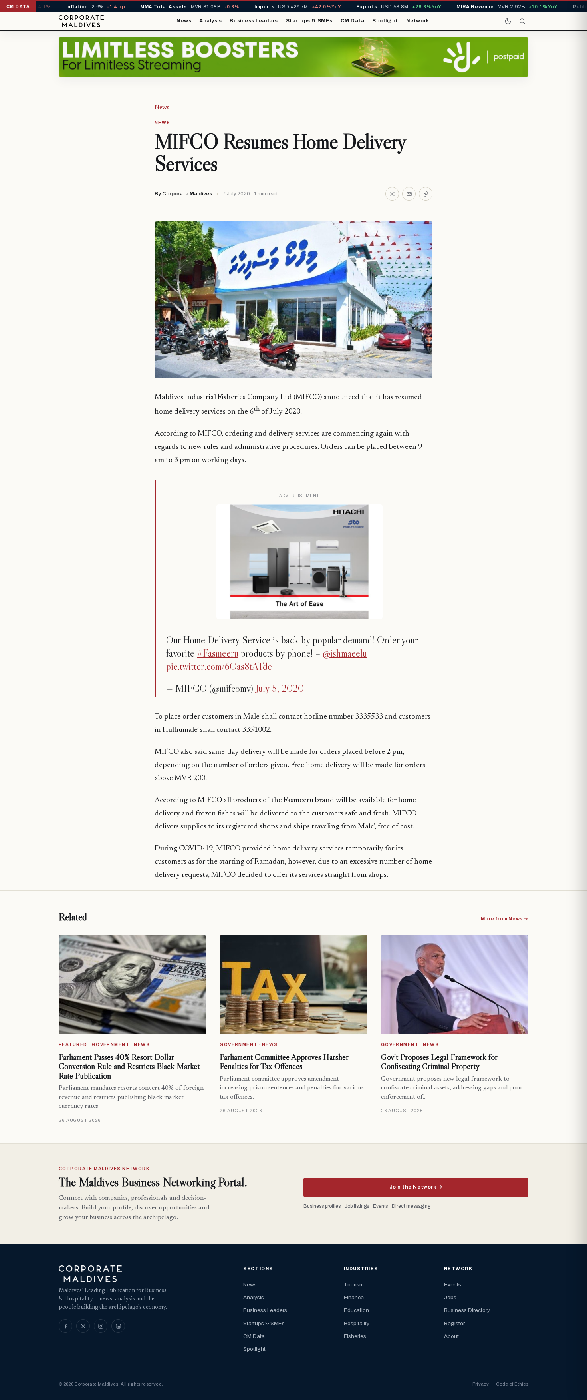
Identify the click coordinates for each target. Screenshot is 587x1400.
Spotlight (385, 21)
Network (417, 21)
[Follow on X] (83, 1326)
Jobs (450, 1297)
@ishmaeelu (345, 653)
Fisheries (355, 1336)
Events (452, 1285)
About (451, 1336)
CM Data (353, 21)
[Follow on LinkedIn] (118, 1326)
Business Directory (467, 1310)
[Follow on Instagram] (100, 1326)
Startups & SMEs (309, 21)
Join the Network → (415, 1187)
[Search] (522, 21)
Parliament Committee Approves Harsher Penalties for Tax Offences (284, 1062)
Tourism (354, 1285)
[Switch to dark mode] (508, 21)
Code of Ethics (512, 1384)
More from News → (504, 919)
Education (356, 1310)
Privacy (480, 1384)
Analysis (210, 21)
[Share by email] (409, 194)
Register (454, 1323)
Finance (354, 1297)
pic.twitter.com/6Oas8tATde (219, 666)
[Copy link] (425, 194)
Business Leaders (254, 21)
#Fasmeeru (217, 653)
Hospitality (356, 1323)
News (183, 21)
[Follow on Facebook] (65, 1326)
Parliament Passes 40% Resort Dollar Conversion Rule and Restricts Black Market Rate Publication (129, 1066)
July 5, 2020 (279, 688)
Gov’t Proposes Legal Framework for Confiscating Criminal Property (439, 1062)
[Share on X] (392, 194)
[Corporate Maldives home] (81, 21)
